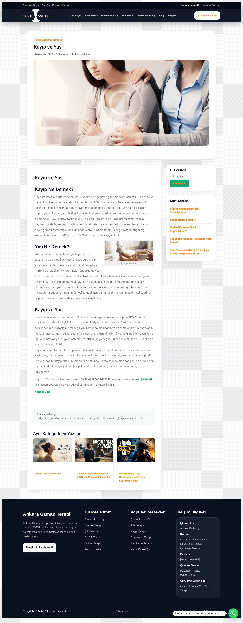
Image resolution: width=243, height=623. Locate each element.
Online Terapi (92, 543)
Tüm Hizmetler (93, 549)
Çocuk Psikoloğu (141, 519)
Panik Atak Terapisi (142, 543)
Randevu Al (42, 391)
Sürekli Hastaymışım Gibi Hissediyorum (184, 210)
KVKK (206, 611)
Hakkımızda (91, 15)
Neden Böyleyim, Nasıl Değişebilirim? (183, 229)
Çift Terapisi (92, 531)
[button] (233, 613)
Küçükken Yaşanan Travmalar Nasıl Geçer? (191, 240)
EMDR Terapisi (93, 537)
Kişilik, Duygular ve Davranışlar (49, 40)
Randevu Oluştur (207, 15)
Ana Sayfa (75, 15)
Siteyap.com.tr (124, 611)
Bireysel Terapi (93, 525)
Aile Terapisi (138, 525)
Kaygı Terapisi (139, 531)
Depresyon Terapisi (142, 537)
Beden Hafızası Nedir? (183, 219)
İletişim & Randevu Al (39, 547)
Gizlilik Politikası (191, 611)
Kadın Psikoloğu (140, 549)
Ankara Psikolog (146, 15)
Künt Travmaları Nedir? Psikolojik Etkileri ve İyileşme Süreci (189, 251)
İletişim (172, 15)
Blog (161, 15)
